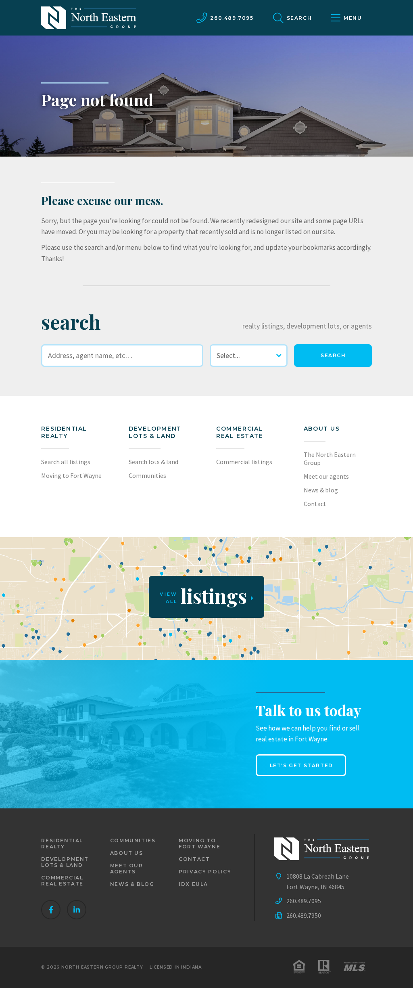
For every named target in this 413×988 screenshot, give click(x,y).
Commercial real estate (62, 881)
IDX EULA (193, 884)
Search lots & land (153, 462)
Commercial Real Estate (239, 432)
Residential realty (64, 432)
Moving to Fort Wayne (71, 475)
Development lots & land (155, 432)
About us (322, 428)
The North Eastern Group (330, 458)
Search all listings (65, 462)
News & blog (321, 490)
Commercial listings (244, 462)
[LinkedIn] (76, 909)
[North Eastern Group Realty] (88, 18)
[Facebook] (50, 909)
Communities (147, 475)
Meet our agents (326, 476)
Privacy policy (205, 872)
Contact (315, 504)
